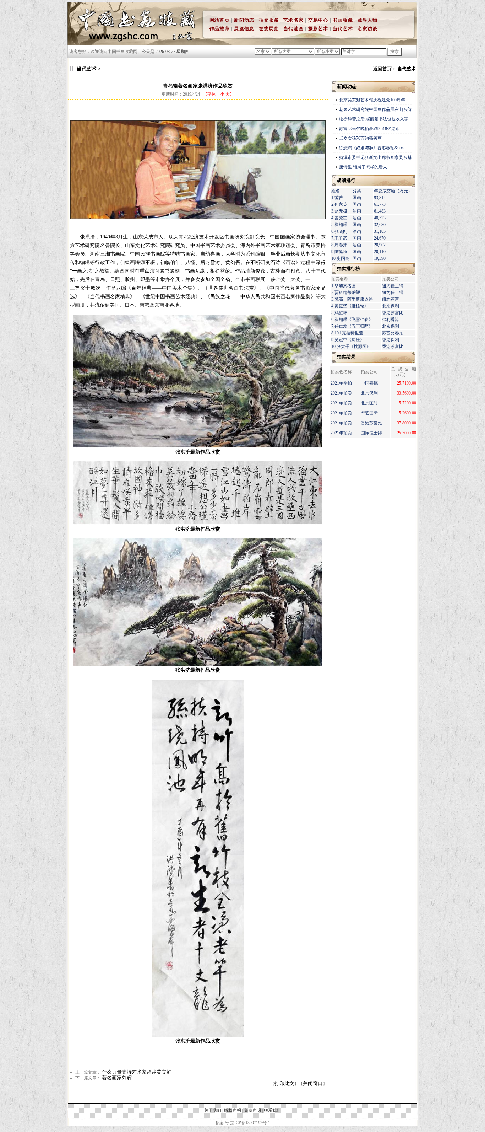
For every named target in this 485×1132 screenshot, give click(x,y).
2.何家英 (339, 204)
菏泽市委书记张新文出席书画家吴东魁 (375, 157)
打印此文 (284, 1083)
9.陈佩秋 (339, 251)
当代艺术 (343, 28)
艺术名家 (293, 20)
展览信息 (244, 28)
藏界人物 (368, 20)
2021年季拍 (341, 383)
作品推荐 (219, 28)
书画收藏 (343, 20)
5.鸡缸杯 (339, 312)
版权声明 (232, 1110)
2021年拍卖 (341, 393)
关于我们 (212, 1110)
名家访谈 (368, 28)
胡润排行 (346, 180)
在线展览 (269, 28)
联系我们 (272, 1110)
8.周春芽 (339, 244)
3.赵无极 (339, 211)
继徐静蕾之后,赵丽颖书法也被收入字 (373, 119)
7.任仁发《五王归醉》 (352, 326)
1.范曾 (337, 197)
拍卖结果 (346, 356)
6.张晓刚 (339, 231)
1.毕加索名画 (343, 285)
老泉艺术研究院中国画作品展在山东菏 (375, 109)
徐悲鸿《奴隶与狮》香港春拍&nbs (371, 147)
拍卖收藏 (269, 20)
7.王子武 (339, 238)
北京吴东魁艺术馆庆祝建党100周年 (372, 99)
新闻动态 (244, 20)
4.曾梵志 (339, 217)
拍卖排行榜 (348, 268)
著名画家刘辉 (117, 1077)
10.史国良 (340, 258)
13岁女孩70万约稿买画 (361, 138)
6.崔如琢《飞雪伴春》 (352, 319)
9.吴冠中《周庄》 (347, 339)
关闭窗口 (313, 1083)
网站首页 (219, 20)
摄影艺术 (318, 28)
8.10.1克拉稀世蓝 (347, 333)
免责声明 (252, 1110)
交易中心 (318, 20)
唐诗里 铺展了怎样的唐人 (363, 167)
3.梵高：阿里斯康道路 (352, 299)
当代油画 (293, 28)
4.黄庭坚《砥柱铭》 (350, 306)
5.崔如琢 (339, 224)
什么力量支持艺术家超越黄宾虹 (136, 1072)
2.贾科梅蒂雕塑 (345, 292)
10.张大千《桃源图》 (351, 346)
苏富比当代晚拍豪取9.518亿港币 (369, 128)
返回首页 (382, 68)
